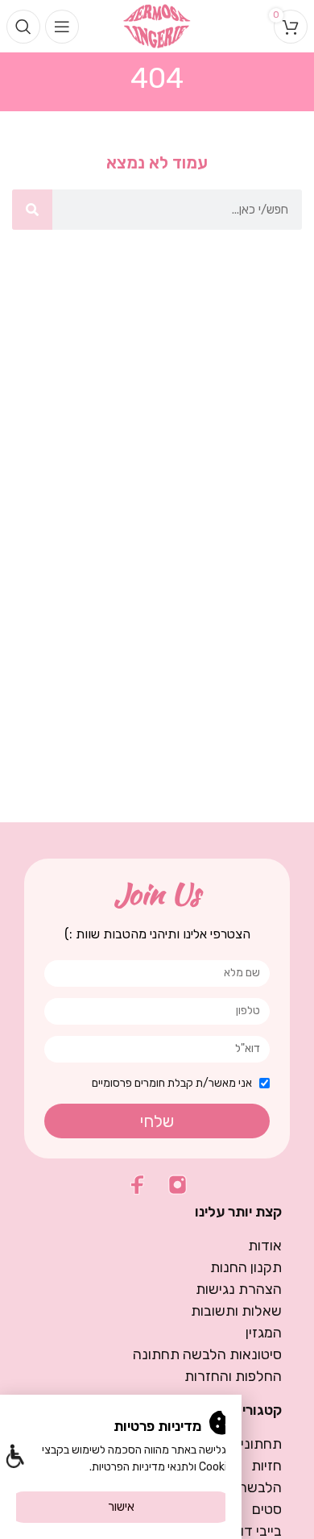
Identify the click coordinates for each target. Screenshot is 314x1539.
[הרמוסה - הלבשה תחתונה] (157, 25)
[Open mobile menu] (62, 26)
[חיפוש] (32, 209)
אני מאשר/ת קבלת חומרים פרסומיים (172, 1083)
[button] (14, 1458)
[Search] (23, 26)
